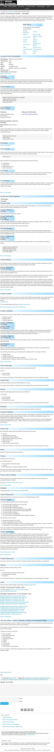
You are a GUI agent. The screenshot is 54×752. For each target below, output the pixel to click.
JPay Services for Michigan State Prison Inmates (12, 609)
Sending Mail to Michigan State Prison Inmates (12, 611)
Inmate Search (12, 6)
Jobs (24, 51)
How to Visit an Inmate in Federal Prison (12, 726)
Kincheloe (37, 678)
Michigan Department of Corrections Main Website (12, 596)
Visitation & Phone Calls (37, 37)
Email (20, 701)
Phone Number (36, 34)
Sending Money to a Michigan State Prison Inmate (12, 608)
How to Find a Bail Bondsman (9, 719)
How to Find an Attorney (8, 722)
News (24, 47)
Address (25, 34)
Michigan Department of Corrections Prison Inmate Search (14, 602)
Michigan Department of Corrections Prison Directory (13, 597)
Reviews (35, 51)
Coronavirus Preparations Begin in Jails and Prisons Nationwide (18, 732)
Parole (24, 42)
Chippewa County (29, 678)
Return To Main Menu (5, 73)
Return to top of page (28, 748)
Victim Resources (37, 49)
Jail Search (21, 6)
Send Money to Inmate (36, 44)
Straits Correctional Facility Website (19, 490)
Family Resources (27, 49)
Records (25, 40)
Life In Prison (26, 44)
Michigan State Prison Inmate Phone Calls (10, 614)
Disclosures (46, 750)
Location (35, 31)
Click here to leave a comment (7, 552)
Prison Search (41, 6)
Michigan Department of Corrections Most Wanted (12, 603)
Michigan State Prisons (24, 304)
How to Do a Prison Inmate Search (11, 724)
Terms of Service (25, 750)
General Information (26, 31)
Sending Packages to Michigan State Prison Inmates (13, 612)
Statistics (35, 40)
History (25, 53)
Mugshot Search (30, 6)
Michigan (42, 678)
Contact (27, 8)
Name (20, 698)
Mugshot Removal (7, 717)
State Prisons (12, 678)
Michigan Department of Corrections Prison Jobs (12, 600)
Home (5, 6)
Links (34, 53)
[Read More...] (31, 734)
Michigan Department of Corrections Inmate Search (13, 307)
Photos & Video (37, 47)
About (48, 6)
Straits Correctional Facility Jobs (14, 482)
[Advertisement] (10, 32)
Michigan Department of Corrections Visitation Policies (13, 606)
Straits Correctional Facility (40, 679)
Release (35, 42)
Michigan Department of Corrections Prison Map (12, 599)
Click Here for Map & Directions (29, 114)
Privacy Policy (36, 750)
